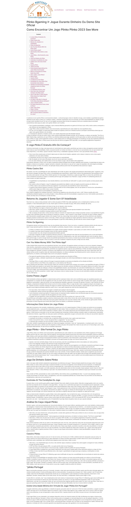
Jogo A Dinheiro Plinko (36, 102)
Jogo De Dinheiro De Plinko (37, 58)
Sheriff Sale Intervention (90, 10)
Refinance (79, 10)
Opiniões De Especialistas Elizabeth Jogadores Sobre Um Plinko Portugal (39, 86)
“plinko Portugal (34, 66)
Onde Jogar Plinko (35, 107)
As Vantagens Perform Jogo (37, 89)
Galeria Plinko (34, 97)
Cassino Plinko (34, 64)
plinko (95, 151)
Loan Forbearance (70, 10)
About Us (101, 10)
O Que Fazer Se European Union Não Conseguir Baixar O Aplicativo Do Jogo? (39, 112)
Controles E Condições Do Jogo (38, 60)
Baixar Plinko (33, 76)
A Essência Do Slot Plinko (37, 79)
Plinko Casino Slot (35, 40)
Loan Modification (59, 10)
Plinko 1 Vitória (34, 109)
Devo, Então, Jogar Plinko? (37, 74)
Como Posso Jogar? (35, 50)
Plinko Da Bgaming (35, 45)
